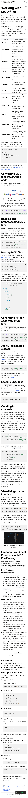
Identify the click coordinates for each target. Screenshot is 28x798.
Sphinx (11, 796)
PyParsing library (6, 257)
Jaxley (3, 359)
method (18, 390)
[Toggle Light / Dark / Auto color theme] (25, 2)
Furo (22, 796)
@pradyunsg (17, 796)
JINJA (23, 329)
